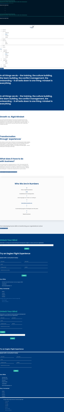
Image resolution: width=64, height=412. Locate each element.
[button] (32, 49)
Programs (4, 29)
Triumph (6, 35)
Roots (6, 34)
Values (6, 37)
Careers (4, 47)
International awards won (26, 203)
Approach (7, 32)
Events (4, 45)
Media (6, 43)
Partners (4, 39)
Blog (6, 42)
